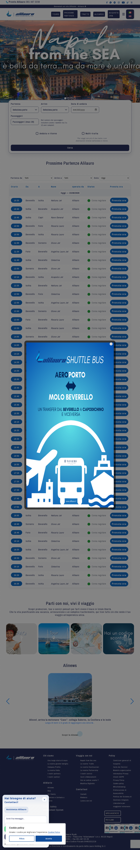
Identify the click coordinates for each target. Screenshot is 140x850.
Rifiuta (21, 838)
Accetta (49, 838)
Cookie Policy (54, 832)
